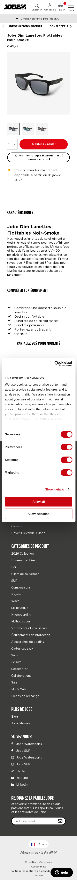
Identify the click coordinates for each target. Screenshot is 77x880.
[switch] (66, 447)
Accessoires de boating (27, 641)
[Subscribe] (60, 821)
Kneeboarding (21, 614)
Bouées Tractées (23, 560)
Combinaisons (21, 587)
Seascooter (19, 668)
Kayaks (16, 594)
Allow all (38, 501)
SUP (14, 580)
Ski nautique (19, 607)
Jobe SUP (22, 750)
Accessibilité (38, 866)
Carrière (16, 526)
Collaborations (21, 675)
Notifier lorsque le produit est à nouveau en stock (40, 158)
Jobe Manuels (21, 723)
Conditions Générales (38, 862)
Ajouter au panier (44, 144)
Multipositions (20, 621)
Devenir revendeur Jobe (28, 532)
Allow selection (38, 514)
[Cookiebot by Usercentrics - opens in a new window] (54, 363)
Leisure (16, 662)
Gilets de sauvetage (25, 573)
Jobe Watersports (28, 743)
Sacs (14, 655)
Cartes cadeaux (22, 648)
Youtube (21, 777)
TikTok (20, 770)
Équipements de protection (30, 634)
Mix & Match (19, 689)
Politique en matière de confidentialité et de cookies (38, 873)
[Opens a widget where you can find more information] (61, 873)
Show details (54, 489)
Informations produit (26, 26)
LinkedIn (21, 784)
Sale (14, 682)
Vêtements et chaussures (29, 628)
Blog (14, 716)
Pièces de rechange (25, 695)
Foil (13, 567)
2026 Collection (22, 553)
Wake (15, 600)
